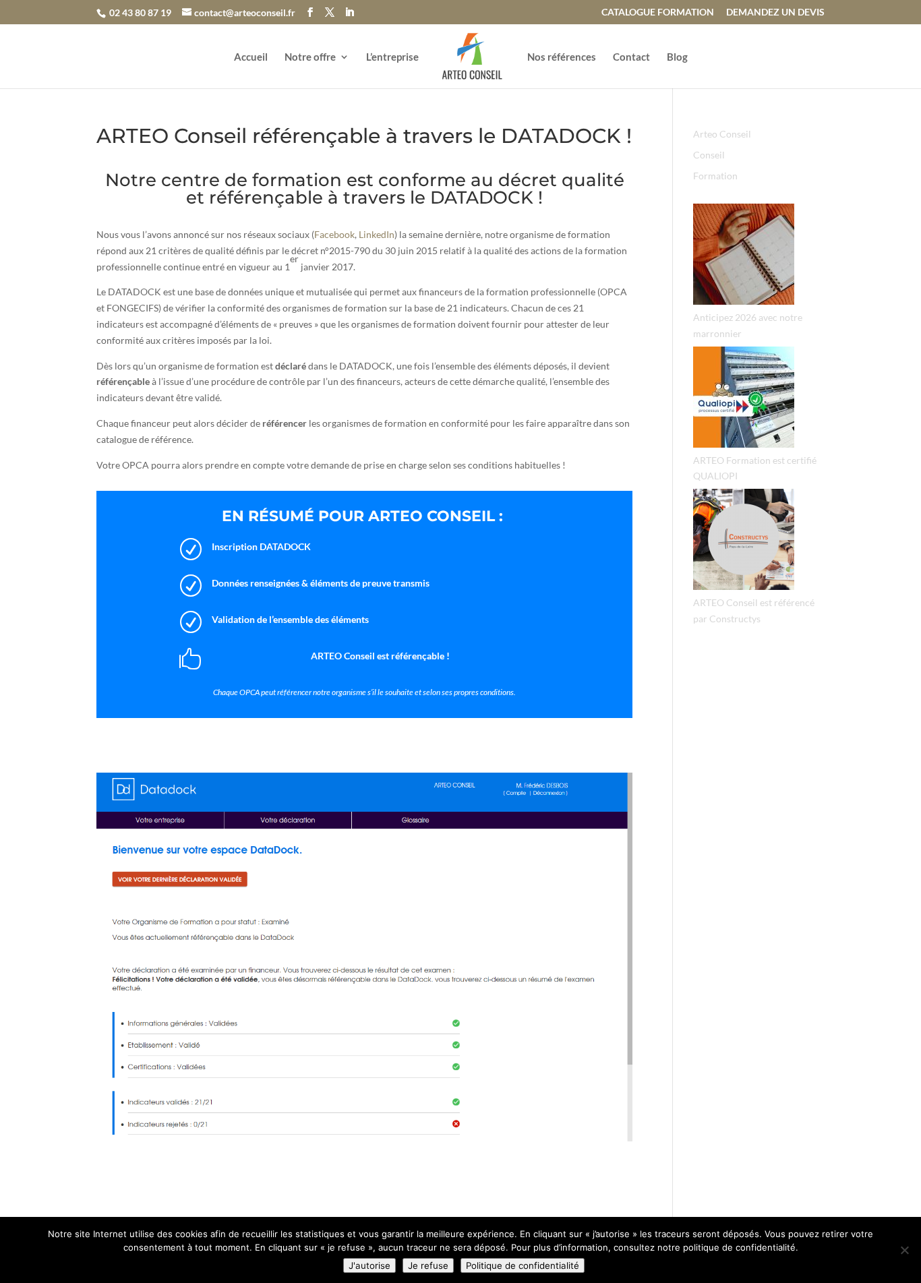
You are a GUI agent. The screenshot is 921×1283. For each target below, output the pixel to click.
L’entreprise (392, 57)
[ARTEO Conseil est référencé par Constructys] (743, 542)
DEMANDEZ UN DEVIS (775, 12)
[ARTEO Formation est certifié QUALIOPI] (743, 399)
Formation (715, 175)
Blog (677, 57)
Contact (631, 57)
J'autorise (369, 1265)
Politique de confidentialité (522, 1265)
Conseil (709, 154)
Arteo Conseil (722, 134)
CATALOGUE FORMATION (657, 12)
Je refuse (428, 1265)
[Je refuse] (904, 1250)
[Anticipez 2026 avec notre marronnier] (743, 256)
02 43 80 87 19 (140, 12)
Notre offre (310, 57)
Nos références (561, 57)
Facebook (334, 234)
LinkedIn (376, 234)
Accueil (251, 57)
